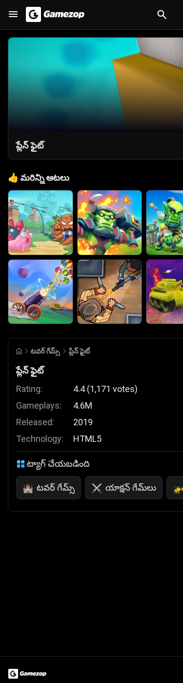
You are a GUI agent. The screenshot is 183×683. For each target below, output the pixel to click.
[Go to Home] (19, 351)
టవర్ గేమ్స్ (45, 351)
